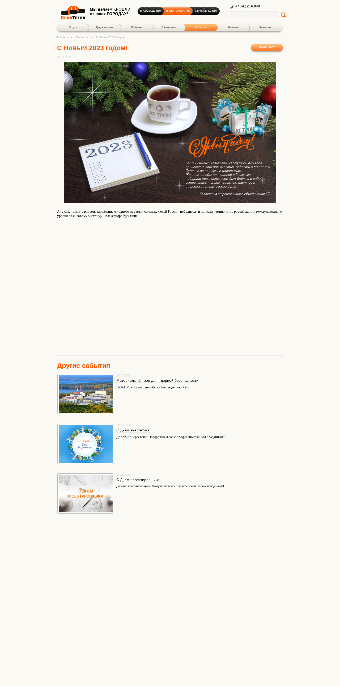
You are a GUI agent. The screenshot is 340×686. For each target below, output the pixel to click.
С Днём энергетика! (133, 430)
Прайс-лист (267, 47)
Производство (150, 11)
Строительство (206, 11)
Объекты (136, 27)
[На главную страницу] (73, 18)
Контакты (265, 27)
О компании (169, 27)
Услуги (73, 27)
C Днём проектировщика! (138, 480)
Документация (104, 27)
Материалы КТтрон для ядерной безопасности (157, 380)
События (200, 27)
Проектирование (178, 11)
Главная (62, 37)
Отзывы (233, 27)
